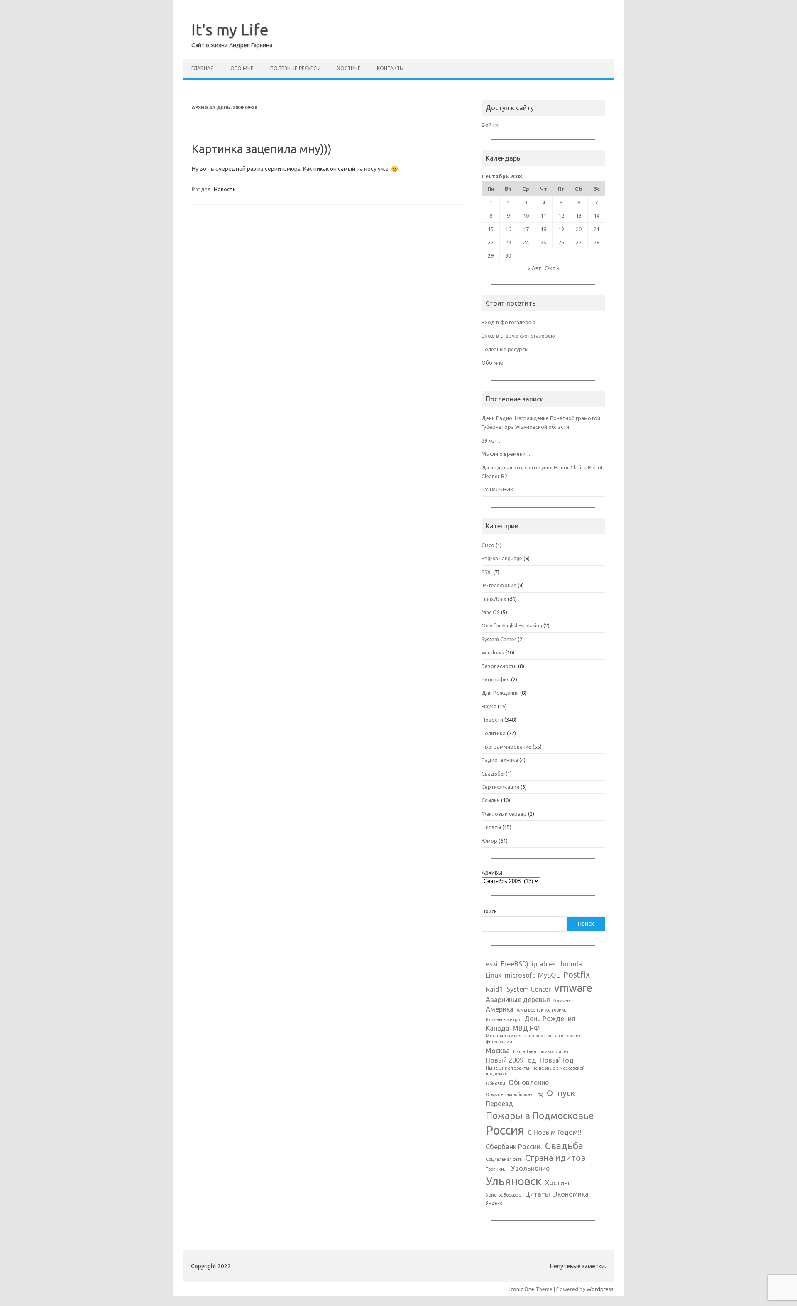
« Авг (534, 268)
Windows (493, 652)
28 (596, 242)
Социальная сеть (504, 1159)
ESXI (487, 572)
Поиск (489, 911)
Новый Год (557, 1060)
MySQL (549, 975)
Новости (225, 189)
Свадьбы (493, 773)
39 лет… (492, 440)
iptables (544, 964)
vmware (573, 988)
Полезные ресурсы (295, 68)
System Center (499, 639)
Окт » (552, 268)
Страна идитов (555, 1158)
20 (579, 229)
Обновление (529, 1082)
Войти (490, 125)
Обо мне (242, 68)
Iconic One (521, 1289)
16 (508, 229)
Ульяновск (514, 1181)
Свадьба (564, 1145)
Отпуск (561, 1093)
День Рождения (549, 1018)
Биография (496, 679)
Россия (505, 1130)
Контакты (390, 68)
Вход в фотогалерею (508, 322)
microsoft (520, 975)
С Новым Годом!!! (555, 1132)
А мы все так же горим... (543, 1009)
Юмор (489, 841)
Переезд (499, 1103)
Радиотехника (500, 760)
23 (508, 242)
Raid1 (494, 989)
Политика (494, 733)
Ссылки (491, 800)
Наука (489, 706)
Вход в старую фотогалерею (518, 335)
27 (579, 242)
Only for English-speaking (512, 625)
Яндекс (494, 1203)
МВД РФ (526, 1028)
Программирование (506, 746)
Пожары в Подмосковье (540, 1115)
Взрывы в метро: (503, 1019)
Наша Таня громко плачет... (542, 1051)
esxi (492, 964)
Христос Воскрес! (504, 1194)
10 (526, 216)
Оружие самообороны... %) (514, 1094)
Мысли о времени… (506, 454)
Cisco (488, 545)
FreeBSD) (514, 964)
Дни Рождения (500, 693)
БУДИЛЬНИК (497, 489)
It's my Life (230, 29)
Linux (493, 975)
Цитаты (491, 827)
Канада (497, 1028)
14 (596, 216)
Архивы (492, 872)
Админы (562, 1000)
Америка (499, 1009)
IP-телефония (499, 585)
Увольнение (530, 1168)
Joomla (570, 964)
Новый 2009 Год (511, 1060)
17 (526, 229)
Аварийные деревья (518, 999)
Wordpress (600, 1289)
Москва (498, 1050)
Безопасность (499, 666)
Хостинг (348, 68)
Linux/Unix (494, 599)
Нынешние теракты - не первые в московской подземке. (535, 1071)
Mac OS (491, 612)
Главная (202, 68)
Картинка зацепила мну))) (262, 148)
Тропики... (497, 1169)
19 (561, 229)
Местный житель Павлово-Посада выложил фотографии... (534, 1038)
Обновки (495, 1083)
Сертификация (500, 787)
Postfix (576, 974)
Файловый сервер (504, 814)
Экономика (571, 1194)
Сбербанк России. (514, 1146)
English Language (502, 558)
